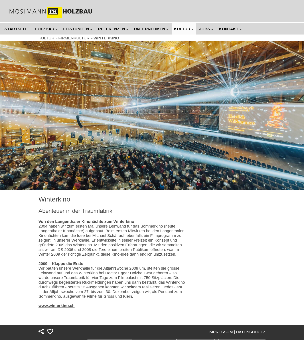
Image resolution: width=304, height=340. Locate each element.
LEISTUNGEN (76, 29)
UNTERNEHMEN (150, 29)
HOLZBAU (45, 29)
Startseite (16, 29)
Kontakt (229, 29)
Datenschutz (250, 332)
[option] (152, 115)
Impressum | (222, 332)
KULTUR (182, 29)
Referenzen (112, 29)
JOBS (205, 29)
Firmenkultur (74, 38)
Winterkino (106, 38)
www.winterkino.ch (57, 305)
